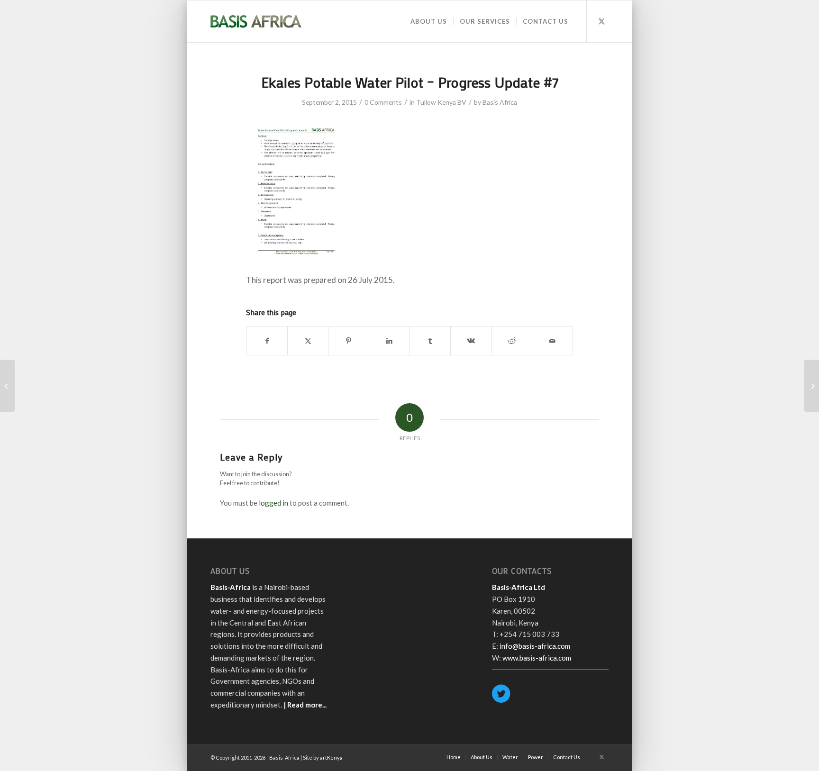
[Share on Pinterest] (348, 341)
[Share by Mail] (552, 341)
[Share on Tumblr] (430, 341)
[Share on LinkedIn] (389, 341)
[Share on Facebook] (266, 341)
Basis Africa (499, 102)
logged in (273, 503)
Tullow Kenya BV (441, 102)
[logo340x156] (255, 21)
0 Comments (383, 102)
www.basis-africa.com (536, 657)
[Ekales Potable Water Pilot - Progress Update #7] (296, 259)
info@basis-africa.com (535, 646)
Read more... (307, 704)
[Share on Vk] (471, 341)
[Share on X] (308, 341)
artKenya (331, 757)
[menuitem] (428, 21)
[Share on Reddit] (511, 341)
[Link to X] (601, 21)
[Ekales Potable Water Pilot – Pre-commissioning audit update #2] (7, 386)
